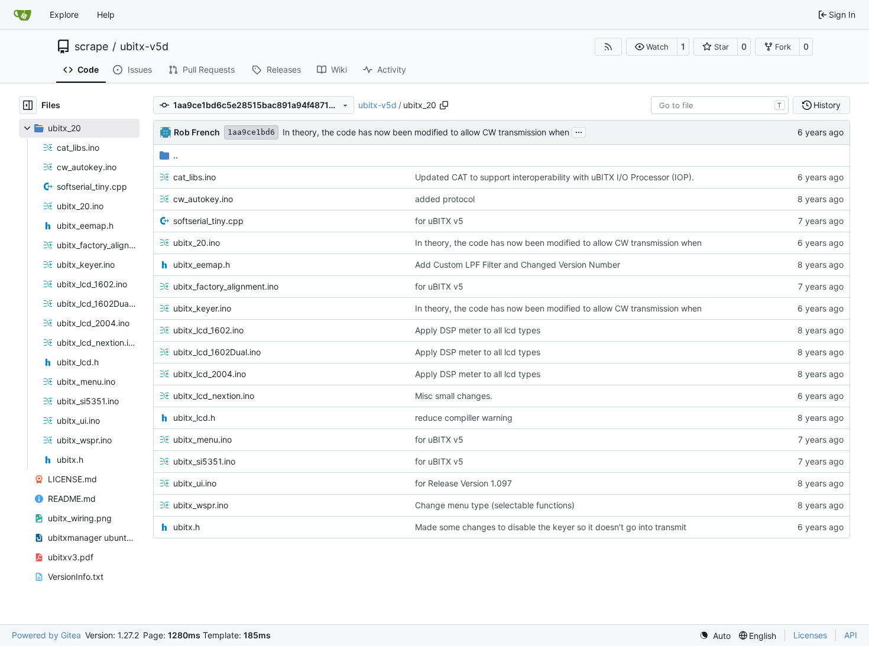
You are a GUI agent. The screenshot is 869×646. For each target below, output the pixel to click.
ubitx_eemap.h (201, 264)
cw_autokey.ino (203, 199)
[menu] (715, 636)
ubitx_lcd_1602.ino (208, 330)
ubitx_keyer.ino (202, 308)
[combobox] (720, 105)
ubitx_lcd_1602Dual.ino (217, 352)
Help (106, 14)
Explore (64, 14)
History (827, 105)
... (578, 131)
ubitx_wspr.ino (200, 505)
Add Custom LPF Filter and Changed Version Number (517, 264)
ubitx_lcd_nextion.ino (213, 396)
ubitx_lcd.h (194, 418)
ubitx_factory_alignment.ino (225, 286)
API (850, 635)
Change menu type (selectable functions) (495, 505)
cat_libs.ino (194, 177)
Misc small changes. (453, 396)
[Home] (22, 14)
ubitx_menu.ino (202, 439)
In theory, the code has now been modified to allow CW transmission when (426, 132)
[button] (651, 47)
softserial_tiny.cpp (208, 221)
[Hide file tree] (28, 105)
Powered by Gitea (46, 635)
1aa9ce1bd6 (251, 132)
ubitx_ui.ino (194, 483)
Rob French (197, 132)
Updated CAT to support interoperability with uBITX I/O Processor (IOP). (554, 177)
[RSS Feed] (608, 47)
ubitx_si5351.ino (204, 461)
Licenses (810, 635)
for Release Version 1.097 (463, 483)
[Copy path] (444, 105)
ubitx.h (186, 527)
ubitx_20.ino (196, 243)
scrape (91, 47)
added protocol (445, 199)
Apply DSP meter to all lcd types (477, 330)
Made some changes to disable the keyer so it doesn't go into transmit (550, 527)
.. (175, 155)
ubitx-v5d (144, 47)
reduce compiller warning (464, 418)
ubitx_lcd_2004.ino (209, 374)
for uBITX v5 (439, 221)
